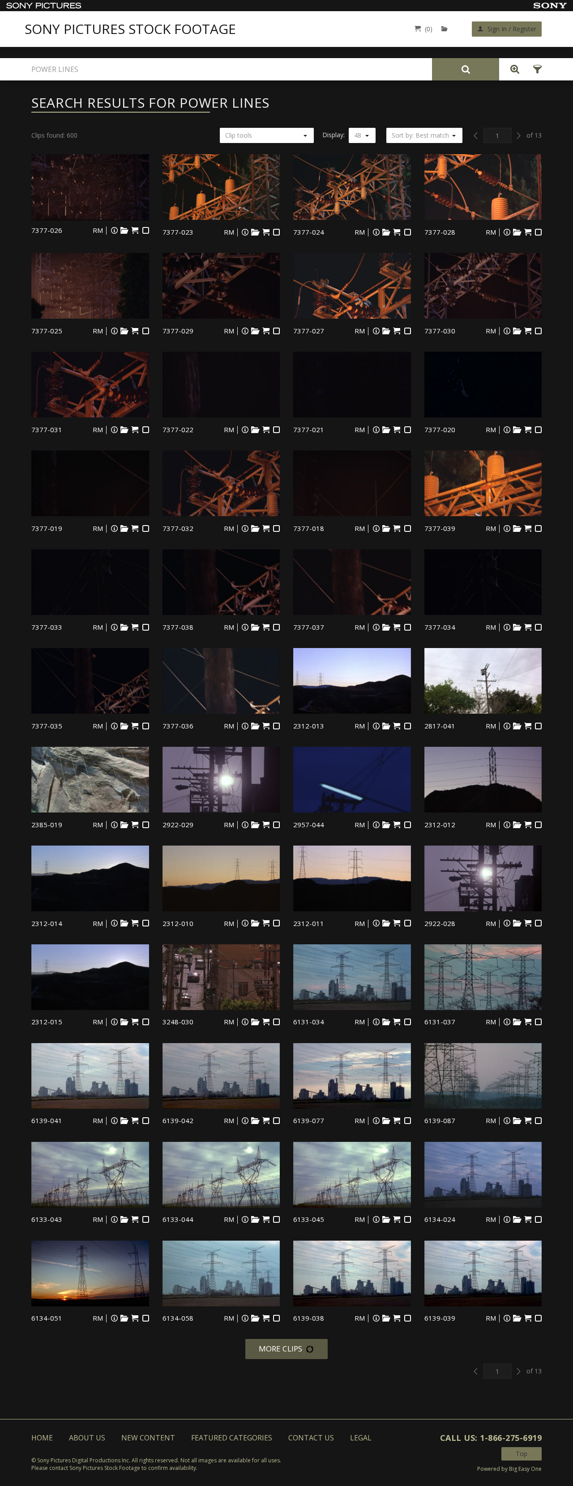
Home (42, 1438)
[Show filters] (535, 69)
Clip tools (238, 135)
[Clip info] (114, 230)
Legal (361, 1438)
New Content (148, 1438)
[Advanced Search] (512, 69)
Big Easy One (525, 1469)
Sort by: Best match (420, 135)
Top (521, 1453)
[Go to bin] (446, 28)
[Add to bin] (124, 230)
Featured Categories (231, 1438)
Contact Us (311, 1438)
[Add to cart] (135, 230)
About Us (87, 1438)
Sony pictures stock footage (130, 29)
